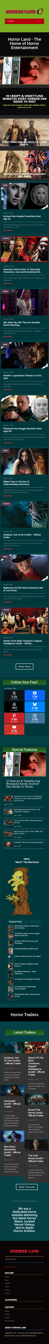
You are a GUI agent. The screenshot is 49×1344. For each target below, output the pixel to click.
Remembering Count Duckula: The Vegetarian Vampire (27, 810)
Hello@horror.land (11, 1267)
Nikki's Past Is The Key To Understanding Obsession (24, 461)
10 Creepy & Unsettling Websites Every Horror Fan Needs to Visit (25, 98)
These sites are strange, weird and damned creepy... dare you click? (25, 106)
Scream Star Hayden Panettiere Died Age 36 (24, 196)
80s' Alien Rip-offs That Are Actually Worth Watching (24, 302)
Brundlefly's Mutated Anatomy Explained (24, 164)
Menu (12, 21)
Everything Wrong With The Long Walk (24, 132)
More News (24, 666)
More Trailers (27, 1186)
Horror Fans (12, 688)
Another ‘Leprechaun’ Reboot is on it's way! (24, 355)
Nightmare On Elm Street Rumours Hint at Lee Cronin (24, 568)
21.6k (6, 688)
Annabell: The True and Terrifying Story (28, 842)
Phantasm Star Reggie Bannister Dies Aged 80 (24, 408)
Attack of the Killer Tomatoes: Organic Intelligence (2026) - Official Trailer (24, 621)
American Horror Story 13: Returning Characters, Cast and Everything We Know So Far (24, 249)
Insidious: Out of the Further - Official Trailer (24, 514)
